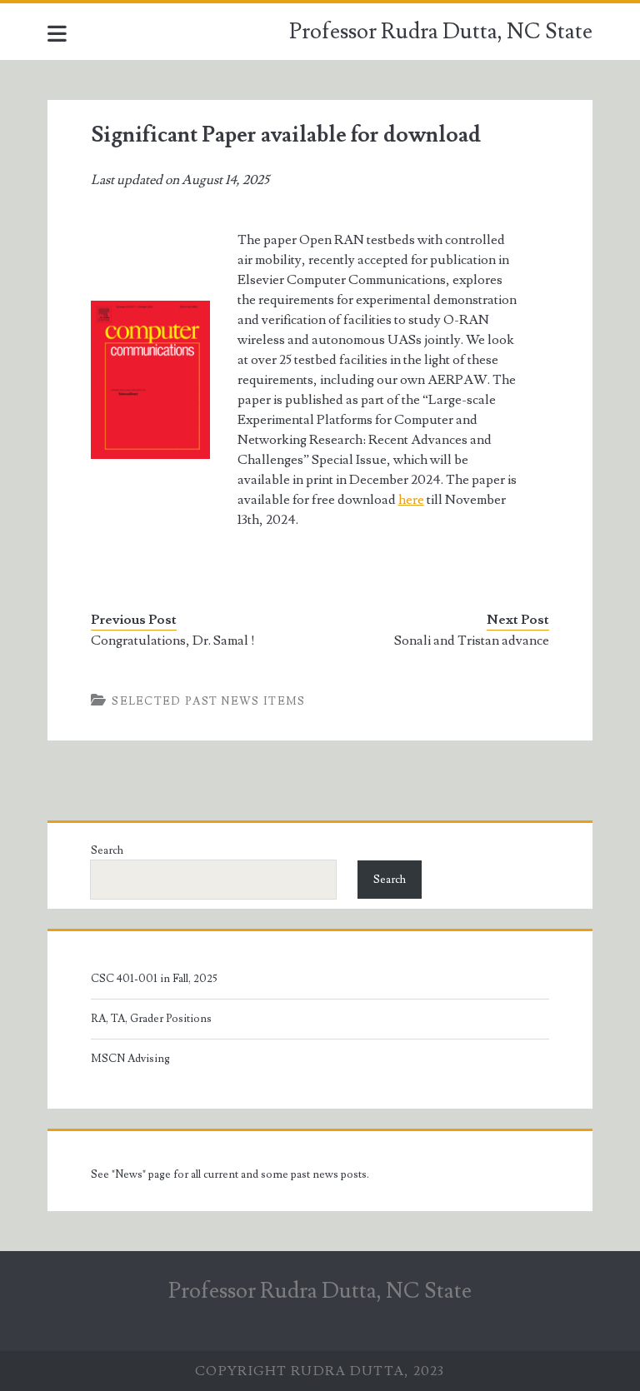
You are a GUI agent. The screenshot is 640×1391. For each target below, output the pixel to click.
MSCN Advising (130, 1058)
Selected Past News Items (208, 701)
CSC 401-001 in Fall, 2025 (154, 978)
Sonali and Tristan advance (471, 640)
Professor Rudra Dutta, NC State (440, 31)
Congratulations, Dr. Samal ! (173, 640)
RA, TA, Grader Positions (151, 1018)
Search (107, 850)
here (411, 499)
